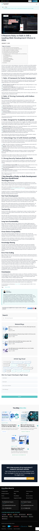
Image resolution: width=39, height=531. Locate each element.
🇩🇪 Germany (15, 514)
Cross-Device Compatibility (8, 59)
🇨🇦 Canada (9, 514)
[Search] (3, 318)
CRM (28, 364)
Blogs (15, 493)
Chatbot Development (22, 364)
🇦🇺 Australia (4, 514)
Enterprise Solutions (5, 493)
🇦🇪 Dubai (11, 516)
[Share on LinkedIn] (32, 308)
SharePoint (19, 370)
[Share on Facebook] (30, 308)
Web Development (25, 370)
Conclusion (5, 62)
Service (3, 495)
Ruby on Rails (17, 284)
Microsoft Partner (29, 498)
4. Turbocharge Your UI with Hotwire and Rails (11, 51)
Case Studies (16, 491)
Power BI (8, 370)
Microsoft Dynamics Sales (27, 367)
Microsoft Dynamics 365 (17, 367)
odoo (4, 370)
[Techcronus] (5, 4)
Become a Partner (29, 495)
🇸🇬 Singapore (29, 514)
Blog (6, 7)
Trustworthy (6, 57)
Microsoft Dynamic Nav (7, 367)
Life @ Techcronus (29, 491)
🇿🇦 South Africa (16, 516)
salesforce (13, 370)
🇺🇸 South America (24, 516)
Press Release (16, 495)
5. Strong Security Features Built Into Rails (10, 52)
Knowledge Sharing (7, 60)
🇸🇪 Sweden (31, 516)
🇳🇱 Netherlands (4, 518)
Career (27, 493)
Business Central (13, 364)
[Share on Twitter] (35, 308)
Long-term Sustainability (8, 58)
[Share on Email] (28, 308)
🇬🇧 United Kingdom (22, 514)
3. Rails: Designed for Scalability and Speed (10, 50)
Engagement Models (17, 498)
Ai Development (6, 364)
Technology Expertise (5, 498)
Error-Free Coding (7, 61)
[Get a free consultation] (18, 425)
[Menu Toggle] (36, 4)
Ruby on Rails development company (18, 188)
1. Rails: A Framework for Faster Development (11, 47)
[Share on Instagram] (33, 308)
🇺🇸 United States (5, 516)
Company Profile (5, 491)
